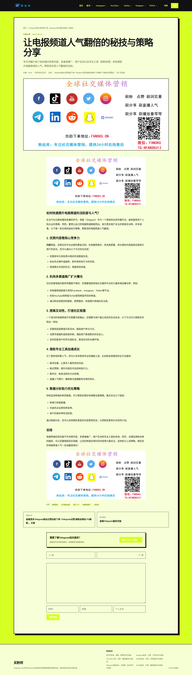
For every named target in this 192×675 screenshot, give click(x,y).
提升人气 (76, 505)
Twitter (127, 6)
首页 (81, 6)
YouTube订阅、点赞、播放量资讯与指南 (119, 660)
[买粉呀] (22, 6)
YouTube (114, 6)
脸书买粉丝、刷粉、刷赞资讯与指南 (118, 655)
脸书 (88, 6)
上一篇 (51, 555)
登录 (166, 6)
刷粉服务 (55, 505)
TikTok (152, 6)
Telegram (139, 6)
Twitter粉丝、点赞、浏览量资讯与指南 (149, 659)
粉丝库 (96, 505)
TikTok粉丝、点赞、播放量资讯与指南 (149, 665)
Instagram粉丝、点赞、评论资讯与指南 (150, 655)
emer (30, 73)
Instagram (100, 6)
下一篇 (140, 555)
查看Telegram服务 (131, 540)
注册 (174, 6)
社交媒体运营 (65, 505)
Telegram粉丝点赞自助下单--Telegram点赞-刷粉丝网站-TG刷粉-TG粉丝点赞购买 (84, 73)
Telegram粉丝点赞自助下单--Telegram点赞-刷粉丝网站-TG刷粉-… (52, 28)
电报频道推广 (86, 505)
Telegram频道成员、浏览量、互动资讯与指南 (119, 666)
